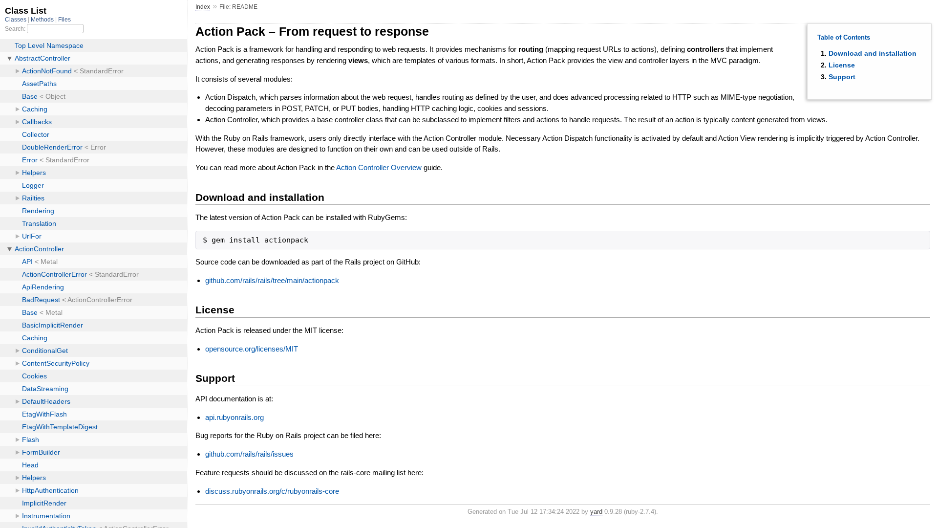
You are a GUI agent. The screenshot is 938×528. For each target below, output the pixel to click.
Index (202, 6)
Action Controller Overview (379, 167)
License (842, 65)
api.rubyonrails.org (234, 417)
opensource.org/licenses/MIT (251, 349)
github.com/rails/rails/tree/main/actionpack (272, 280)
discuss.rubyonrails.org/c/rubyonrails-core (272, 491)
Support (842, 77)
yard (596, 511)
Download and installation (873, 53)
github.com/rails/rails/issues (249, 454)
